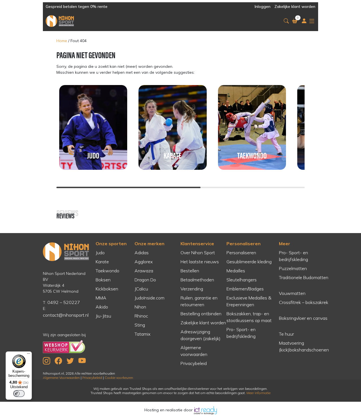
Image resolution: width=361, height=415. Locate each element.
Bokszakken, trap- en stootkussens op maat (249, 317)
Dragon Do (145, 280)
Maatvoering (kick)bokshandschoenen (304, 346)
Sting (140, 325)
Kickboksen (107, 289)
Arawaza (144, 270)
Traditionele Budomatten (303, 277)
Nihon (140, 307)
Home (61, 40)
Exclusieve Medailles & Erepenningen (248, 301)
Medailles (235, 270)
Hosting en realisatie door (169, 409)
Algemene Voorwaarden (61, 377)
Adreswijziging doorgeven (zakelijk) (200, 335)
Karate (102, 261)
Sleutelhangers (241, 280)
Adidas (142, 252)
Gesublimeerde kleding (249, 261)
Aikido (102, 307)
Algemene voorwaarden (193, 351)
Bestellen (189, 270)
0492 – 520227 (63, 302)
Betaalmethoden (197, 280)
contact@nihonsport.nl (66, 315)
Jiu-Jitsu (103, 316)
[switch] (19, 393)
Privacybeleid (193, 363)
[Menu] (28, 354)
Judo (100, 252)
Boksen (103, 280)
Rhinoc (141, 316)
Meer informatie (258, 393)
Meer (284, 243)
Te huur (286, 334)
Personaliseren (243, 243)
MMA (101, 298)
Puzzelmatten (293, 268)
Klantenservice (197, 243)
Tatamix (142, 334)
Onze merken (149, 243)
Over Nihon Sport (197, 252)
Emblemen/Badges (245, 289)
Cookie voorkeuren (119, 377)
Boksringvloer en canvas (303, 318)
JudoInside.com (149, 298)
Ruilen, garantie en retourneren (198, 301)
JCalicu (141, 289)
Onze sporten (111, 243)
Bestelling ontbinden (200, 313)
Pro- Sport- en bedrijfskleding (241, 333)
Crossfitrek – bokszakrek (303, 302)
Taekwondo (107, 270)
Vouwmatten (292, 293)
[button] (286, 21)
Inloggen (262, 6)
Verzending (191, 289)
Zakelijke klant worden (294, 6)
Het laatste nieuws (199, 261)
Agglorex (144, 261)
